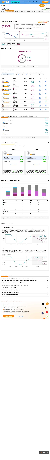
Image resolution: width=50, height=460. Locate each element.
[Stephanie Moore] (3, 105)
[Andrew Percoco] (3, 101)
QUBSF (4, 122)
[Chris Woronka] (3, 86)
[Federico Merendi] (3, 109)
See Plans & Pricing (19, 316)
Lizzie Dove (9, 151)
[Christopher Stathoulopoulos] (3, 94)
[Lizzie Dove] (3, 97)
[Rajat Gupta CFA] (3, 90)
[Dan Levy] (3, 82)
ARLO (4, 129)
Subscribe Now (8, 316)
